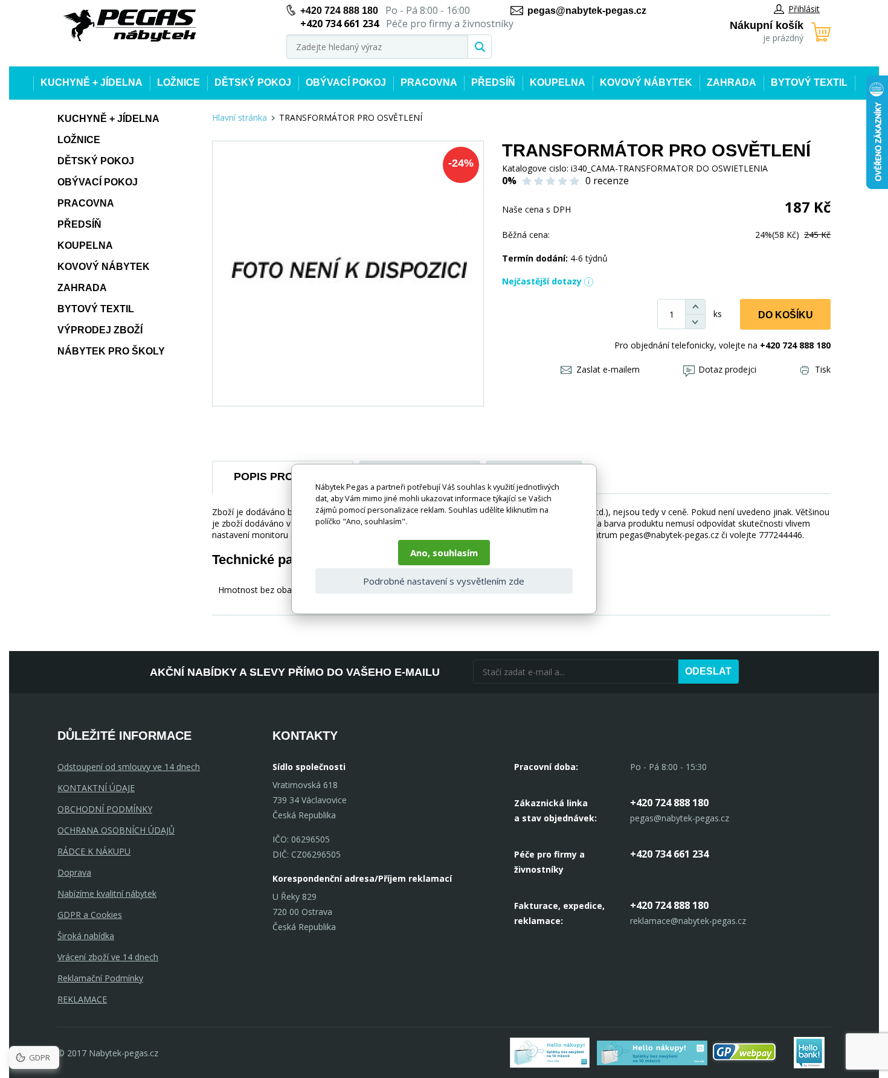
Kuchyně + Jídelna (91, 82)
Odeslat (708, 671)
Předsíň (493, 82)
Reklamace (82, 999)
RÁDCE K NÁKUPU (93, 851)
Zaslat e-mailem (608, 369)
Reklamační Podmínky (100, 978)
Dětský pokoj (252, 82)
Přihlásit (804, 8)
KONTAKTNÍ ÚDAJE (96, 788)
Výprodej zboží (100, 330)
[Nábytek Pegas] (129, 25)
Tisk (823, 369)
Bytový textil (809, 82)
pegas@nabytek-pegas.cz (586, 10)
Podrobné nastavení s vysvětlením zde (443, 581)
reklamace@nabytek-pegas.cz (688, 920)
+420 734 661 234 (669, 854)
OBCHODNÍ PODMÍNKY (104, 809)
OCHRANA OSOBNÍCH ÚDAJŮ (116, 830)
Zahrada (731, 82)
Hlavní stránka (239, 117)
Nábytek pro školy (111, 351)
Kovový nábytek (646, 82)
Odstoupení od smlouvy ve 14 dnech (128, 766)
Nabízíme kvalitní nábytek (106, 893)
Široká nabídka (85, 936)
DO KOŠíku (785, 315)
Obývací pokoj (346, 82)
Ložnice (178, 82)
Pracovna (429, 82)
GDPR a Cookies (89, 914)
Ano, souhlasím (444, 553)
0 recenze (607, 180)
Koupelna (557, 82)
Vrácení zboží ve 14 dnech (107, 957)
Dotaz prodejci (727, 369)
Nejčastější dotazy (542, 281)
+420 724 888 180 (339, 10)
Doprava (74, 872)
